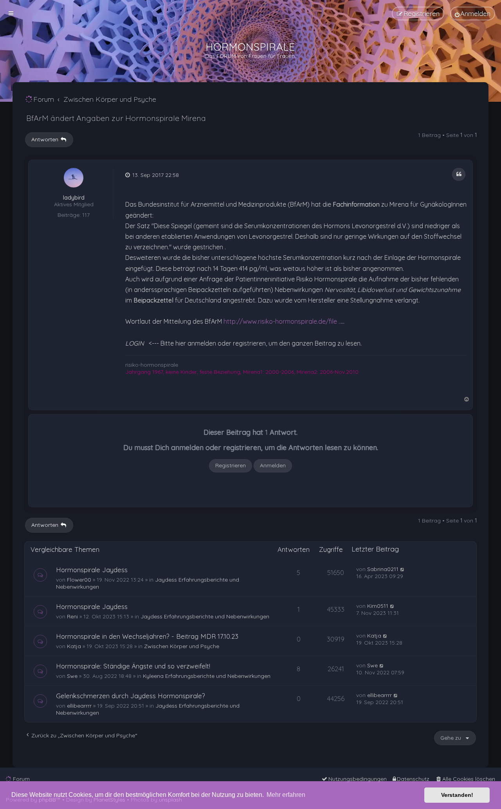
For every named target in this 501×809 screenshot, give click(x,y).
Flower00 (79, 579)
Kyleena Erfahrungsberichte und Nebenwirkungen (206, 675)
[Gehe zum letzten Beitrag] (402, 569)
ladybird (74, 198)
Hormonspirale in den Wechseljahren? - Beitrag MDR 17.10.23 (147, 636)
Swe (72, 675)
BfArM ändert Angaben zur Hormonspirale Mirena (116, 118)
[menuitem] (472, 13)
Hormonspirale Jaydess (92, 570)
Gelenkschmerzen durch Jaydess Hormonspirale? (130, 696)
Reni (72, 616)
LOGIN (134, 343)
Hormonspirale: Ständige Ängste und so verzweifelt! (133, 666)
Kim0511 (377, 605)
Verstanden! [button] (457, 795)
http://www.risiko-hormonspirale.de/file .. (282, 321)
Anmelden (273, 465)
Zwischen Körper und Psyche (181, 646)
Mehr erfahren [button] (286, 794)
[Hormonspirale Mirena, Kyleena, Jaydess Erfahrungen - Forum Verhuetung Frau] (250, 51)
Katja (74, 646)
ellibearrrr (79, 705)
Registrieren (230, 465)
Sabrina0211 (382, 569)
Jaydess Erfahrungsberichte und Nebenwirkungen (205, 616)
